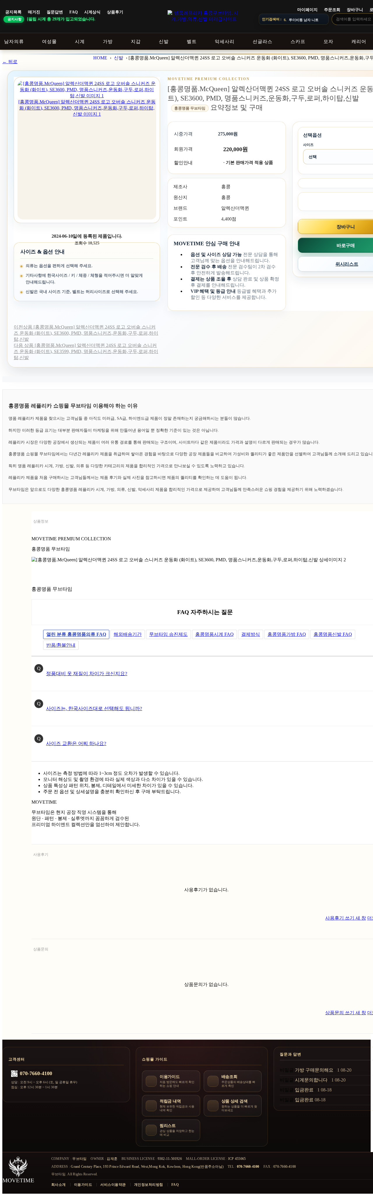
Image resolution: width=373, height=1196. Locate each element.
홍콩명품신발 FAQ (333, 634)
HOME (100, 57)
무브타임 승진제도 (168, 634)
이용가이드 (83, 1185)
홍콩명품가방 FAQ (287, 634)
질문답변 (55, 12)
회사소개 (58, 1185)
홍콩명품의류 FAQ (76, 634)
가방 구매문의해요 (314, 1070)
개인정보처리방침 (148, 1185)
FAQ (73, 12)
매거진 (34, 12)
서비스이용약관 (113, 1185)
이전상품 (86, 333)
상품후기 (115, 12)
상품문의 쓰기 (345, 1012)
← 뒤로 (9, 61)
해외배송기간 (128, 634)
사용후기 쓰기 (345, 917)
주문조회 (332, 10)
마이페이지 (307, 10)
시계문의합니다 (311, 1079)
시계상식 (92, 12)
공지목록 (13, 12)
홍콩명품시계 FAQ (214, 634)
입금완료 (304, 1089)
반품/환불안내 (60, 645)
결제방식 (250, 634)
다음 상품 (86, 351)
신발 (118, 57)
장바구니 (355, 10)
